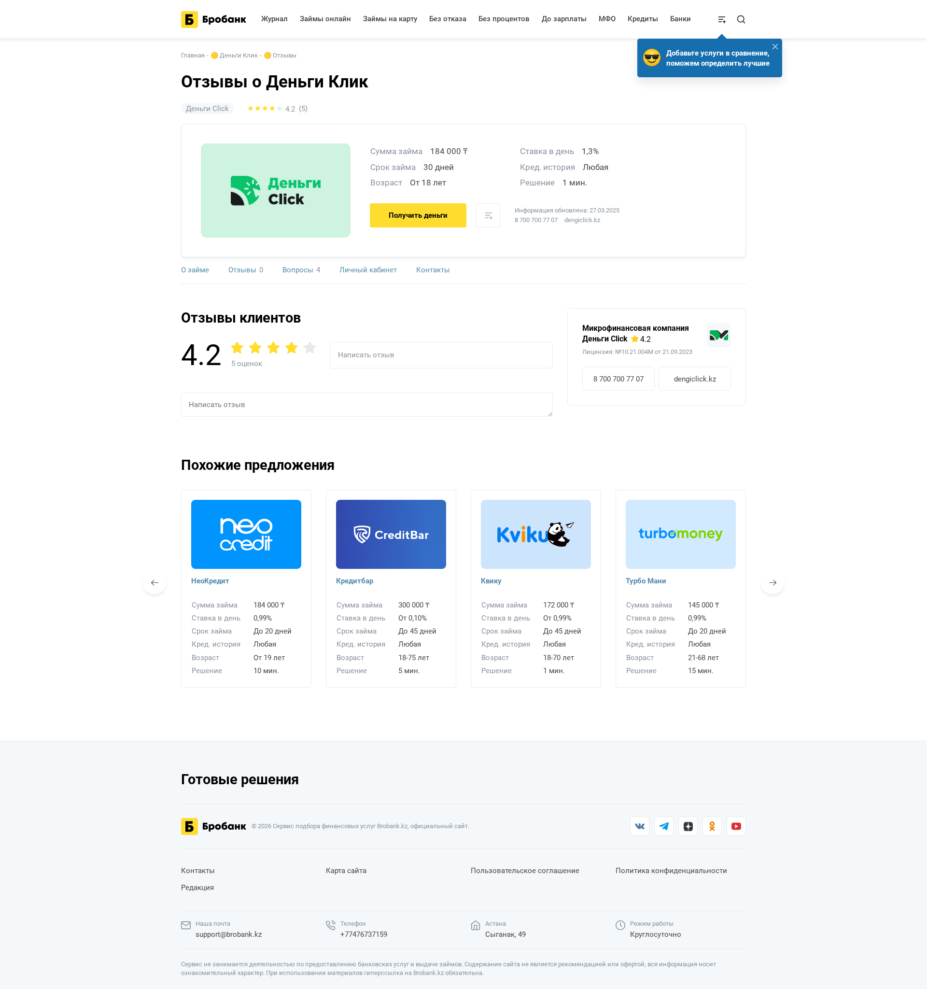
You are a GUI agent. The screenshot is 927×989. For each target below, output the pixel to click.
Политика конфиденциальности (671, 871)
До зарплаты (564, 18)
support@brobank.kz (229, 934)
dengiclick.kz (695, 379)
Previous (154, 582)
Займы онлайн (325, 18)
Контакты (433, 270)
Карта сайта (346, 871)
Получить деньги (418, 215)
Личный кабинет (368, 270)
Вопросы (301, 270)
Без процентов (504, 18)
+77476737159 (363, 934)
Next (772, 582)
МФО (607, 18)
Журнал (274, 18)
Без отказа (447, 18)
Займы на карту (390, 18)
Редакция (197, 887)
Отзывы (245, 270)
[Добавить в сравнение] (488, 215)
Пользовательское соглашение (525, 871)
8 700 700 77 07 (536, 220)
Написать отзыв (366, 355)
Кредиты (643, 18)
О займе (195, 270)
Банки (680, 18)
